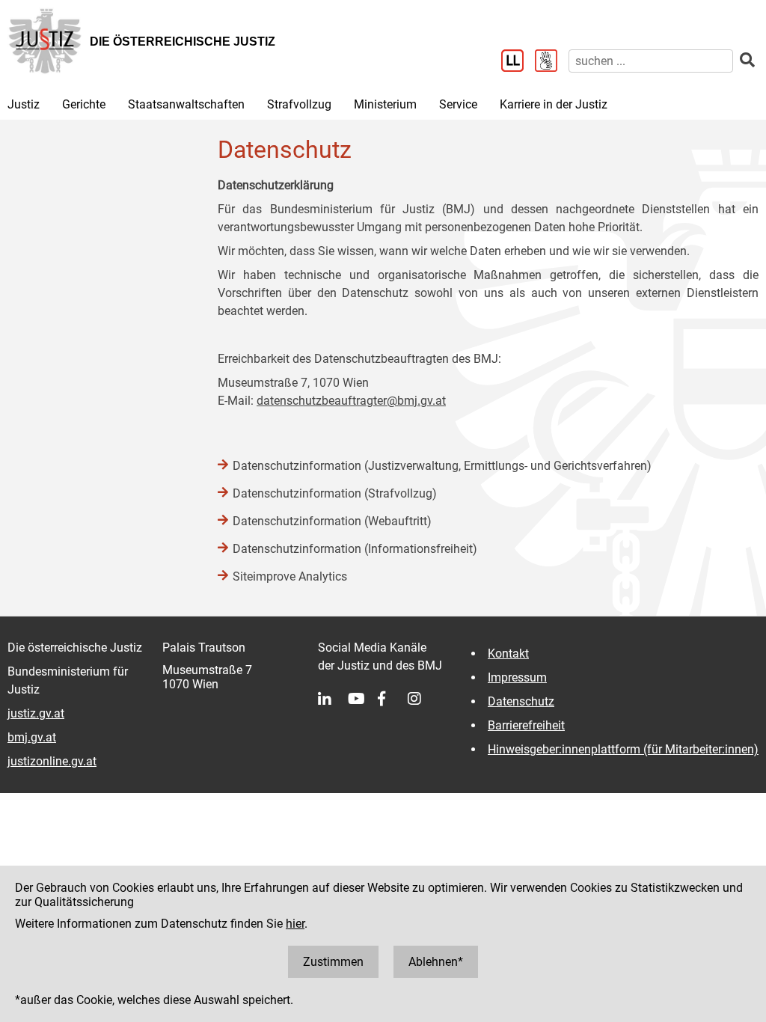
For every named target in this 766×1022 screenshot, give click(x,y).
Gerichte (83, 104)
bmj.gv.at (31, 737)
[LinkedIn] (333, 699)
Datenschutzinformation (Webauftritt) (332, 521)
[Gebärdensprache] (552, 62)
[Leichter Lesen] (518, 62)
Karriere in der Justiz (553, 104)
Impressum (517, 677)
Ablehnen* (435, 962)
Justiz (23, 104)
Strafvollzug (299, 104)
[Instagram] (423, 699)
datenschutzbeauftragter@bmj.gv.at (351, 401)
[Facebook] (393, 699)
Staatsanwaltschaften (186, 104)
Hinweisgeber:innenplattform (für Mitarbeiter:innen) (623, 749)
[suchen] (747, 60)
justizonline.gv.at (51, 761)
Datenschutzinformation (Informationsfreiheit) (355, 549)
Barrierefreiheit (526, 725)
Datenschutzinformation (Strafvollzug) (335, 493)
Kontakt (508, 653)
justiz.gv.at (35, 713)
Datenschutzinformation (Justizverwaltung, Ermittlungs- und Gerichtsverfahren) (442, 466)
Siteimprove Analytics (290, 576)
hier (295, 924)
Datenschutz (521, 701)
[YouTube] (363, 699)
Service (458, 104)
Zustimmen (333, 962)
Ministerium (385, 104)
